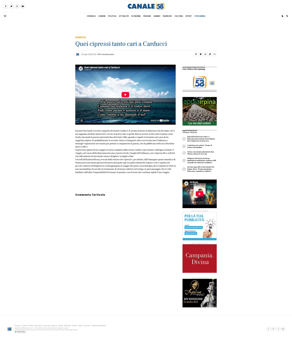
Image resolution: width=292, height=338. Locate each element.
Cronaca (91, 16)
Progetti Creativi (63, 328)
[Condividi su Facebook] (196, 54)
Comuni (101, 16)
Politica (112, 16)
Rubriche (167, 16)
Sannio (157, 16)
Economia (136, 16)
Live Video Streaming (193, 69)
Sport (189, 16)
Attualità (124, 16)
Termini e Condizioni (98, 325)
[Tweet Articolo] (201, 54)
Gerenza (87, 325)
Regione (147, 16)
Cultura (179, 16)
